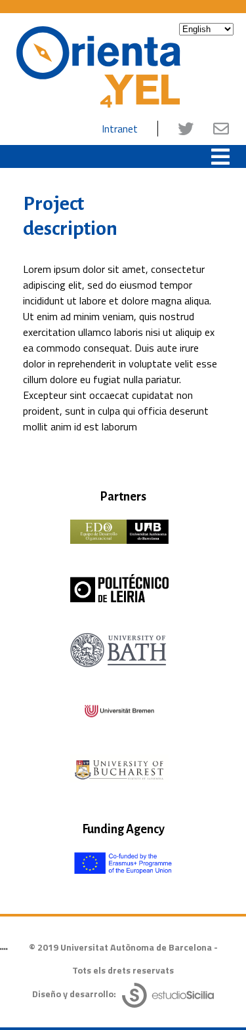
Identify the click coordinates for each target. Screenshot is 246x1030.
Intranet (120, 128)
